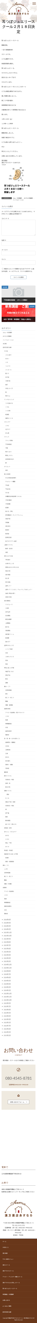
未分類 (4, 343)
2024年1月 (7, 990)
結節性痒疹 (8, 731)
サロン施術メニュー (8, 1259)
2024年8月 (7, 971)
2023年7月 (7, 1006)
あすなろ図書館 (28, 198)
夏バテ (7, 373)
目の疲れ (7, 761)
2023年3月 (7, 1019)
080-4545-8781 (18, 1078)
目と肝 (7, 578)
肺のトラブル (8, 776)
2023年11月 (8, 997)
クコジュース (9, 604)
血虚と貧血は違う (10, 593)
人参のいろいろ (9, 656)
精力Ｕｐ (7, 396)
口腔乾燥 (7, 750)
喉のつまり (8, 452)
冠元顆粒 (7, 615)
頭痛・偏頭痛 (9, 705)
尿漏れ (7, 507)
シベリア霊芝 (9, 649)
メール (5, 250)
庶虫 (6, 660)
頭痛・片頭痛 (8, 884)
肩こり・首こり (9, 697)
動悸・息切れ (9, 548)
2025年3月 (7, 958)
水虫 (6, 727)
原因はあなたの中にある (12, 567)
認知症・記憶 (8, 828)
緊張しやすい (9, 455)
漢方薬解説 (7, 601)
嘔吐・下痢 (8, 843)
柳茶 (6, 470)
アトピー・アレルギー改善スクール (12, 1277)
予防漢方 (7, 559)
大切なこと (6, 1247)
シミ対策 (7, 410)
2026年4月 (7, 923)
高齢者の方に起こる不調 (11, 854)
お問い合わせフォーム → (18, 1102)
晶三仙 (7, 627)
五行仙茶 (7, 612)
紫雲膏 (7, 638)
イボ (6, 362)
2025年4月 (7, 955)
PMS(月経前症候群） (11, 478)
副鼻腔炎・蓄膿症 (10, 742)
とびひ (7, 839)
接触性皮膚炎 (8, 906)
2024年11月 (8, 968)
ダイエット (7, 466)
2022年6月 (7, 1029)
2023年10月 (8, 1000)
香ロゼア (7, 641)
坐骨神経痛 (8, 690)
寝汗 (6, 384)
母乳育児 (7, 526)
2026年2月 (7, 929)
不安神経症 (8, 444)
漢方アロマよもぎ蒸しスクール (11, 1282)
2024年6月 (7, 977)
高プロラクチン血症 (10, 541)
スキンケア (7, 422)
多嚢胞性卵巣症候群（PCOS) (13, 496)
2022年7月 (7, 1026)
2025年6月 (7, 948)
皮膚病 (4, 887)
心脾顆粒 (7, 623)
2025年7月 (7, 945)
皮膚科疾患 (7, 709)
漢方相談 (7, 574)
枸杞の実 (7, 571)
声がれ (7, 757)
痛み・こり (7, 686)
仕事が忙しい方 (9, 563)
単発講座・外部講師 (8, 1294)
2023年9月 (7, 1003)
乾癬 (6, 720)
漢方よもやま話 (8, 556)
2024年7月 (7, 974)
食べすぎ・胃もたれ (10, 824)
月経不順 (7, 519)
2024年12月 (8, 964)
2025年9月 (7, 939)
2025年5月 (7, 952)
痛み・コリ (6, 865)
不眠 (6, 448)
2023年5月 (7, 1013)
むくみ (7, 798)
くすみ (7, 407)
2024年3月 (7, 987)
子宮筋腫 (7, 504)
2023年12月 (8, 993)
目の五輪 (7, 582)
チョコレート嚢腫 (10, 481)
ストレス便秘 (9, 440)
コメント (5, 218)
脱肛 (6, 817)
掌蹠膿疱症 (8, 723)
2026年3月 (7, 926)
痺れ (6, 694)
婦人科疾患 (7, 474)
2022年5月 (7, 1032)
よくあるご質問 (7, 1306)
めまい (7, 358)
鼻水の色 (7, 787)
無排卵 (7, 530)
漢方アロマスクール (8, 1271)
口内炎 (7, 746)
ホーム (4, 1241)
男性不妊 (7, 675)
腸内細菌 (7, 820)
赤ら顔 (7, 433)
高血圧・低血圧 (8, 850)
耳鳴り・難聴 (9, 764)
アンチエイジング (9, 399)
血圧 (6, 552)
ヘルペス (7, 366)
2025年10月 (8, 935)
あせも (7, 835)
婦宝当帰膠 (8, 619)
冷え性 (7, 492)
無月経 (7, 533)
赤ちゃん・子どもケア (10, 831)
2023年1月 (7, 1022)
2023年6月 (7, 1009)
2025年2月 (7, 961)
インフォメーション (18, 200)
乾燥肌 (7, 414)
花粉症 (7, 768)
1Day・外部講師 (17, 198)
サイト (4, 259)
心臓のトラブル (8, 545)
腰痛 (6, 701)
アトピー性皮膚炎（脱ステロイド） (15, 712)
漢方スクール (6, 1265)
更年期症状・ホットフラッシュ (14, 515)
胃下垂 (7, 813)
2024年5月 (7, 980)
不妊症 (7, 485)
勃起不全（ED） (9, 671)
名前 (4, 240)
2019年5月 (7, 1035)
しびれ (6, 869)
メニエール (8, 370)
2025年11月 (8, 932)
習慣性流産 (8, 537)
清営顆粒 (7, 630)
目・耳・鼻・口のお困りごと (12, 738)
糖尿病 (6, 772)
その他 (6, 351)
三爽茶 (7, 608)
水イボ (7, 846)
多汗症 (7, 377)
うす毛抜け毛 (9, 403)
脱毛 (6, 679)
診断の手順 (8, 597)
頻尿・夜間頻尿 (9, 861)
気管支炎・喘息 (9, 779)
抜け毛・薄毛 (9, 511)
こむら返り (8, 355)
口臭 (6, 753)
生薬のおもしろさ (9, 645)
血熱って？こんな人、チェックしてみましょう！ (18, 589)
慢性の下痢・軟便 (10, 802)
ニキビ (7, 425)
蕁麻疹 (7, 735)
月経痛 (7, 522)
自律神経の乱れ (9, 459)
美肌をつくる (9, 418)
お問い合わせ (6, 1300)
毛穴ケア (7, 429)
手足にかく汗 (9, 388)
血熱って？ (8, 586)
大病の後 (7, 381)
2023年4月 (7, 1016)
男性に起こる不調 (9, 668)
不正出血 (7, 489)
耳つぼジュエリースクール (10, 1288)
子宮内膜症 (8, 500)
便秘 (7, 794)
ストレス (6, 437)
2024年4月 (7, 984)
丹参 (6, 653)
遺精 (6, 682)
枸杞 (6, 664)
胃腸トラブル (8, 790)
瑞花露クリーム (9, 634)
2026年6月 (7, 919)
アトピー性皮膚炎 (9, 891)
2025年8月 (7, 942)
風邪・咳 (7, 783)
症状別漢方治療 (7, 347)
